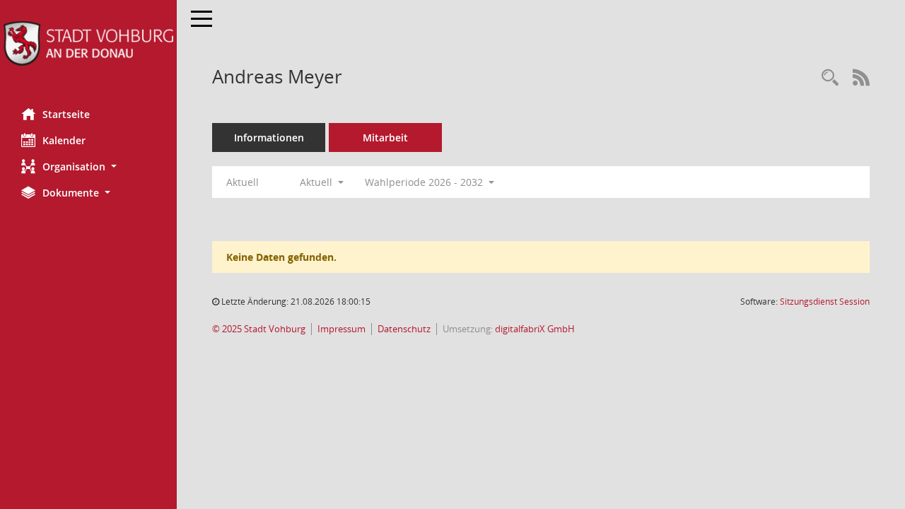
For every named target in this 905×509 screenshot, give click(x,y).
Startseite (66, 114)
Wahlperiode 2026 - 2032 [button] (425, 182)
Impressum (341, 329)
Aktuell (242, 182)
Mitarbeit (385, 137)
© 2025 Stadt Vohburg (258, 329)
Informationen (269, 137)
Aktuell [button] (317, 182)
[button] (88, 166)
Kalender (64, 140)
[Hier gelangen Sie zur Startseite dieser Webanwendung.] (88, 43)
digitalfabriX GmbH (535, 329)
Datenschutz (404, 329)
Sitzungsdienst (825, 302)
